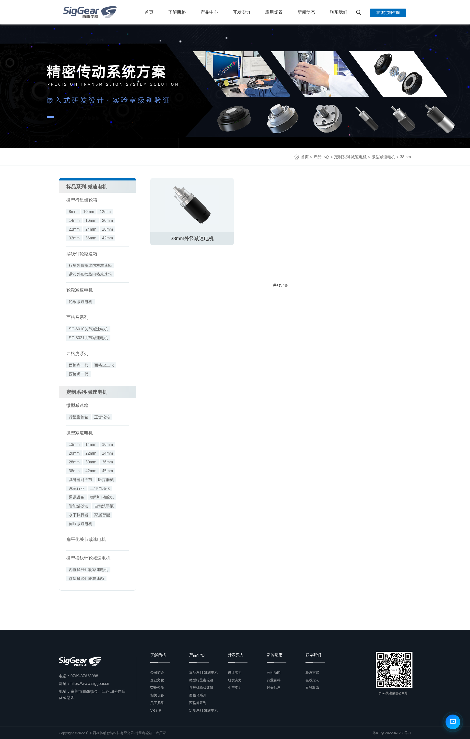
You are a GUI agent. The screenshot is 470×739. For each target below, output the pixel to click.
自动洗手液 (104, 506)
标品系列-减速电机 (86, 186)
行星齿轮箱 (78, 417)
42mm (107, 238)
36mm (90, 238)
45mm (107, 471)
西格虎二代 (78, 374)
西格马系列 (77, 317)
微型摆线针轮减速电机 (88, 558)
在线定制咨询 (388, 13)
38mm (405, 157)
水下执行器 (78, 515)
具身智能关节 (80, 480)
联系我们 (338, 12)
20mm (107, 220)
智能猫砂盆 (78, 506)
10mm (88, 212)
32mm (74, 238)
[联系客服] (453, 722)
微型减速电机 (383, 157)
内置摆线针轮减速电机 (88, 570)
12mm (105, 212)
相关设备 (157, 695)
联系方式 (312, 672)
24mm (90, 229)
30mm (90, 462)
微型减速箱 (77, 405)
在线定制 (312, 680)
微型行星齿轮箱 (81, 200)
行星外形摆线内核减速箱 (90, 265)
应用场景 (274, 12)
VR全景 (156, 710)
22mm (74, 229)
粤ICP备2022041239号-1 (392, 733)
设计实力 (235, 672)
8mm (73, 212)
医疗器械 (106, 480)
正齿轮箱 (102, 417)
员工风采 (157, 703)
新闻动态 (306, 12)
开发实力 (241, 12)
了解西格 (177, 12)
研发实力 (235, 680)
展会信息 (274, 688)
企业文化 (157, 680)
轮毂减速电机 (79, 290)
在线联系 (312, 688)
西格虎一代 (78, 365)
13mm (74, 444)
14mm (74, 220)
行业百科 (274, 680)
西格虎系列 (77, 353)
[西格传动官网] (89, 12)
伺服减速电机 (80, 524)
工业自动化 (100, 488)
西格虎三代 (104, 365)
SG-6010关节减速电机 (88, 329)
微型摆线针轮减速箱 (86, 578)
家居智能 (102, 515)
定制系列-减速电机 (350, 157)
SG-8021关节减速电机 (88, 338)
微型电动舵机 (102, 497)
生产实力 (235, 688)
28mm (107, 229)
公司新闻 (274, 672)
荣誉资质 (157, 688)
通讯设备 (76, 497)
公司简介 (157, 672)
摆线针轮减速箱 (81, 253)
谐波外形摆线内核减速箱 (90, 274)
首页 (149, 12)
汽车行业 (76, 488)
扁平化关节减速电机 (86, 539)
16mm (90, 220)
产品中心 (209, 12)
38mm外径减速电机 (192, 238)
